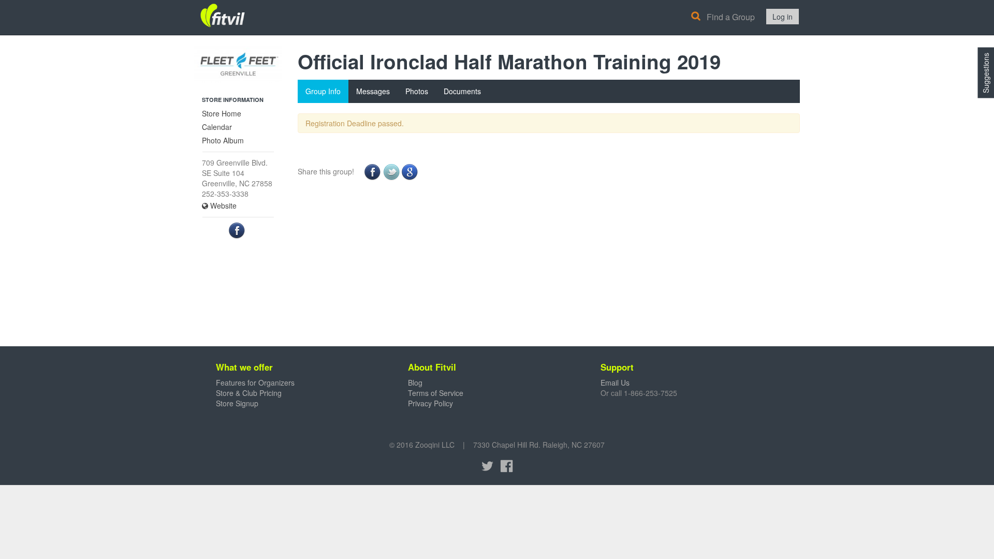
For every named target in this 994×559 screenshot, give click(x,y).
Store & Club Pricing (249, 393)
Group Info (323, 91)
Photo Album (223, 140)
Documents (462, 91)
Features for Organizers (255, 382)
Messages (373, 91)
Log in (782, 16)
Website (222, 205)
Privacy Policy (430, 403)
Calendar (217, 127)
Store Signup (237, 403)
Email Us (615, 382)
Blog (415, 382)
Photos (416, 91)
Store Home (221, 113)
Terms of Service (435, 393)
